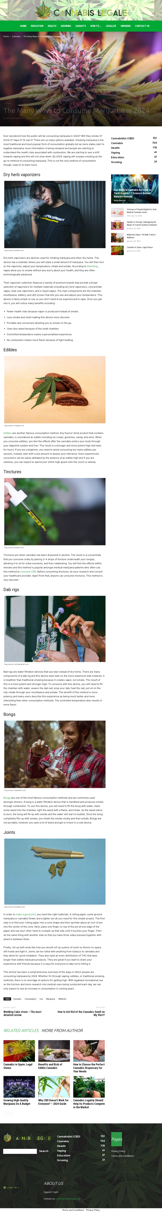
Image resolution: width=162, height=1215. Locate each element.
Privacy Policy (118, 1151)
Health (52, 25)
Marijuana (50, 999)
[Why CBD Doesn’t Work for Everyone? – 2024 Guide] (54, 1087)
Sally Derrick (119, 200)
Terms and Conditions (122, 1155)
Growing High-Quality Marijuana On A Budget (16, 1102)
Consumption (30, 999)
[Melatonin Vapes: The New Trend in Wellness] (117, 237)
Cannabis (16, 36)
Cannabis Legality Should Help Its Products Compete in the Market (89, 1104)
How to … (95, 25)
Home (6, 36)
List (41, 999)
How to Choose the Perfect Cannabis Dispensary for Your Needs (89, 1068)
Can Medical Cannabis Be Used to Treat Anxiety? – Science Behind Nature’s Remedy (132, 193)
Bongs (7, 797)
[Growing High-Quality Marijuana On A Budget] (19, 1087)
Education (37, 25)
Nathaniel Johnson (15, 118)
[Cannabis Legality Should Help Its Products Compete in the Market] (89, 1087)
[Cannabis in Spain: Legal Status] (19, 1051)
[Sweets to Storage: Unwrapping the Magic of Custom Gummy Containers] (117, 225)
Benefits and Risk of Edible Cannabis (50, 1066)
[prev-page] (5, 1114)
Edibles (7, 433)
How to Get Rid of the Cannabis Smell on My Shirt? (81, 1013)
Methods (62, 999)
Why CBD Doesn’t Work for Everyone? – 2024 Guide (53, 1102)
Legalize (111, 25)
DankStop (92, 266)
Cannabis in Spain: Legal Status (140, 247)
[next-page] (10, 1114)
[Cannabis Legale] (81, 10)
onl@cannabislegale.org (68, 1198)
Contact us (142, 25)
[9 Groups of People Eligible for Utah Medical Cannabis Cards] (117, 212)
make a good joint (26, 914)
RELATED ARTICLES (20, 1030)
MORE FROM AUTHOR (62, 1030)
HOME (23, 25)
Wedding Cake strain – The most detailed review (22, 1013)
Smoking (126, 25)
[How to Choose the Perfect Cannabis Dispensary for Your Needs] (89, 1051)
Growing (66, 25)
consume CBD (28, 571)
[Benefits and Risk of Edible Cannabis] (54, 1051)
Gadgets (80, 25)
